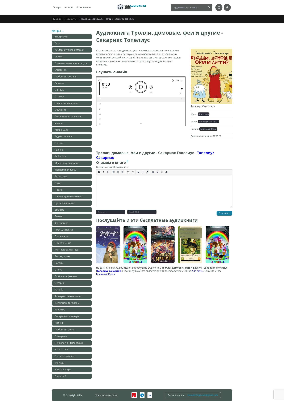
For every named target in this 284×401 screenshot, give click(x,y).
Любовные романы (66, 76)
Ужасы (58, 123)
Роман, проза (62, 256)
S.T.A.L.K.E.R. (61, 349)
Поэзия (59, 143)
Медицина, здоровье (67, 163)
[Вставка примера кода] (157, 172)
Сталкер (59, 96)
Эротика (59, 209)
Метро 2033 (61, 129)
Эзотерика (61, 336)
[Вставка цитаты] (153, 172)
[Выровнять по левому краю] (113, 172)
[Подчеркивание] (108, 172)
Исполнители (83, 7)
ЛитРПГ (59, 322)
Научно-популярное (66, 103)
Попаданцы (61, 236)
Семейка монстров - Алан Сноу (162, 230)
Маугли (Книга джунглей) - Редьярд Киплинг (190, 232)
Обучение (60, 109)
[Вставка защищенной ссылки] (147, 172)
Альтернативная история (69, 49)
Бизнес (59, 216)
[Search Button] (209, 7)
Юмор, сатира (63, 369)
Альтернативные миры (68, 296)
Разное (59, 149)
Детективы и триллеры (68, 116)
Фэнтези (59, 362)
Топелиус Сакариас (208, 121)
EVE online (60, 156)
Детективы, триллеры (67, 303)
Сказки (59, 56)
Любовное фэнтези (66, 276)
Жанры (57, 7)
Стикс (58, 183)
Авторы (68, 7)
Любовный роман (65, 329)
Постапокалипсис (65, 356)
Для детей (72, 18)
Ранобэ (59, 289)
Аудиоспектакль (64, 136)
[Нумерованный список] (132, 172)
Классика (60, 309)
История (59, 283)
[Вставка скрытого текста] (166, 172)
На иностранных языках (68, 196)
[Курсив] (103, 172)
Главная (57, 18)
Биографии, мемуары (67, 316)
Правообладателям (106, 395)
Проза (58, 189)
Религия (59, 83)
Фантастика (61, 223)
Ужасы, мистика (64, 229)
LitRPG (58, 269)
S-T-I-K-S (59, 89)
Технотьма (61, 176)
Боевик (59, 263)
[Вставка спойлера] (162, 172)
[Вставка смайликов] (138, 172)
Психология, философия (69, 342)
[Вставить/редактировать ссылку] (143, 172)
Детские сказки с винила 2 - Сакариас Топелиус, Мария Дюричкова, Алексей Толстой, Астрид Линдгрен (135, 236)
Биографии (61, 36)
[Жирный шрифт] (99, 172)
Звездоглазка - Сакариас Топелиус (107, 230)
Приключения (63, 243)
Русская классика (64, 203)
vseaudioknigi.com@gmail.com (202, 395)
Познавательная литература (71, 63)
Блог (57, 43)
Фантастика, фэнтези (67, 249)
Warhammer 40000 (65, 169)
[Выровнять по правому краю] (122, 172)
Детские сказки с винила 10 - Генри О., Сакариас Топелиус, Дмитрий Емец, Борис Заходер (217, 236)
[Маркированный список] (128, 172)
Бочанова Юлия (208, 129)
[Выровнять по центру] (118, 172)
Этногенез (61, 69)
